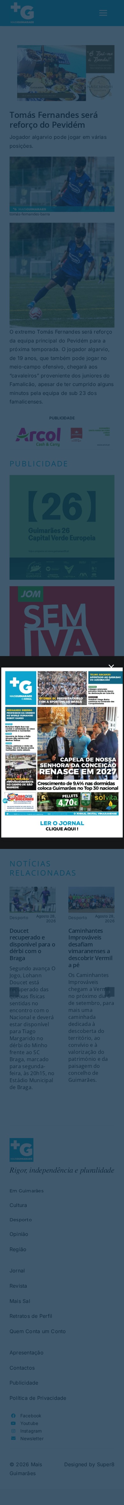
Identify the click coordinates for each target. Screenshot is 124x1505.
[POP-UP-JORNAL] (62, 670)
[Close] (111, 667)
